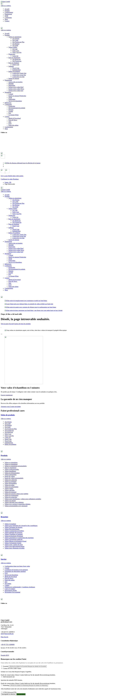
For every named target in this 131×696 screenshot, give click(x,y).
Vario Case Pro (16, 214)
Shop (6, 19)
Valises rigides (12, 208)
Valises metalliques (10, 471)
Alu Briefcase (16, 221)
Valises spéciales (10, 490)
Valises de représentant (11, 495)
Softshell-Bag (16, 231)
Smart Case (15, 226)
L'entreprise (8, 17)
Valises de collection (11, 480)
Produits (7, 10)
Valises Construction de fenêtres (14, 531)
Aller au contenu (6, 5)
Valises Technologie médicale (13, 539)
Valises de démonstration (12, 473)
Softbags (11, 227)
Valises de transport (10, 492)
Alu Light (15, 201)
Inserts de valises (10, 476)
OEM (6, 16)
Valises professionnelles (12, 469)
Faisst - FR (8, 182)
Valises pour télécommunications (14, 546)
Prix (9, 274)
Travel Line (15, 229)
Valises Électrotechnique (12, 529)
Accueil (7, 9)
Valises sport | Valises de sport (14, 544)
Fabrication (11, 260)
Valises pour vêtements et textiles (14, 548)
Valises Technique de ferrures (13, 527)
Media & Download (14, 279)
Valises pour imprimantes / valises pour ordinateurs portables (23, 499)
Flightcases (11, 215)
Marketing (6, 685)
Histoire (10, 271)
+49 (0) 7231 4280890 (7, 644)
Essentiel (5, 666)
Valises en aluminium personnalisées (16, 466)
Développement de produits (16, 269)
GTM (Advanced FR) (9, 692)
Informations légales (11, 590)
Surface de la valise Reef (15, 248)
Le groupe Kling (13, 276)
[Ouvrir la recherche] (3, 158)
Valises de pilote (9, 485)
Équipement (8, 14)
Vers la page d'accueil (7, 324)
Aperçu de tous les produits (22, 324)
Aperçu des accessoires (15, 243)
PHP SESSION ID (9, 677)
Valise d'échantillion (11, 483)
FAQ (10, 285)
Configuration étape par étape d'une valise (17, 566)
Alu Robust (15, 205)
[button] (65, 28)
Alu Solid (15, 207)
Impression (11, 247)
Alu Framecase (16, 222)
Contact (7, 21)
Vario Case (15, 212)
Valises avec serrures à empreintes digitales (17, 504)
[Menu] (2, 4)
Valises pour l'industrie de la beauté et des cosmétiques (21, 525)
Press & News (12, 281)
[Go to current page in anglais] (6, 165)
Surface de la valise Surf (15, 252)
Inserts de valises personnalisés (14, 478)
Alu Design (15, 200)
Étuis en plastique (13, 224)
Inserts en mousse (13, 240)
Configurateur (9, 12)
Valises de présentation (11, 487)
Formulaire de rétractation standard (15, 571)
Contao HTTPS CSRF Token (12, 668)
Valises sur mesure (10, 500)
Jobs (9, 283)
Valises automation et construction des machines (19, 538)
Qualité (10, 273)
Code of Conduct (10, 589)
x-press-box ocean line (19, 236)
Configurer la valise (7, 179)
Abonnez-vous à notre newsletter (11, 406)
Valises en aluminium (14, 198)
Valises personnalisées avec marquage (16, 506)
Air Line (14, 210)
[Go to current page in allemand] (22, 163)
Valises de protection (11, 497)
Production (11, 267)
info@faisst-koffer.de (7, 633)
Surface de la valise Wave (16, 250)
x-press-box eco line (18, 238)
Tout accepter (21, 694)
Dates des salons (13, 286)
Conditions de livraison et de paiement (16, 570)
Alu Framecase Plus (18, 203)
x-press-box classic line (19, 234)
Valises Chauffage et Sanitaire (14, 534)
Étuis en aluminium (14, 219)
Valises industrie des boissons (13, 532)
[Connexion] (3, 172)
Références (8, 264)
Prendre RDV (5, 655)
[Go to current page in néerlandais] (6, 166)
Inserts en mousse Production (17, 257)
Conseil (10, 255)
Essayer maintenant (6, 395)
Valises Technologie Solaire (13, 543)
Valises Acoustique (10, 524)
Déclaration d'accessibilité (12, 592)
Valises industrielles (10, 474)
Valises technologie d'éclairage (14, 536)
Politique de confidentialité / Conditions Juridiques (20, 587)
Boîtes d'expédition (14, 233)
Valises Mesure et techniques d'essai (15, 541)
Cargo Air (15, 217)
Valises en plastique (10, 481)
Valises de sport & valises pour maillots (16, 494)
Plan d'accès (4, 637)
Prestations (8, 253)
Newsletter (8, 583)
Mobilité (11, 245)
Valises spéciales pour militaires (14, 502)
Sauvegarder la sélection (8, 694)
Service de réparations (15, 262)
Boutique (16, 179)
